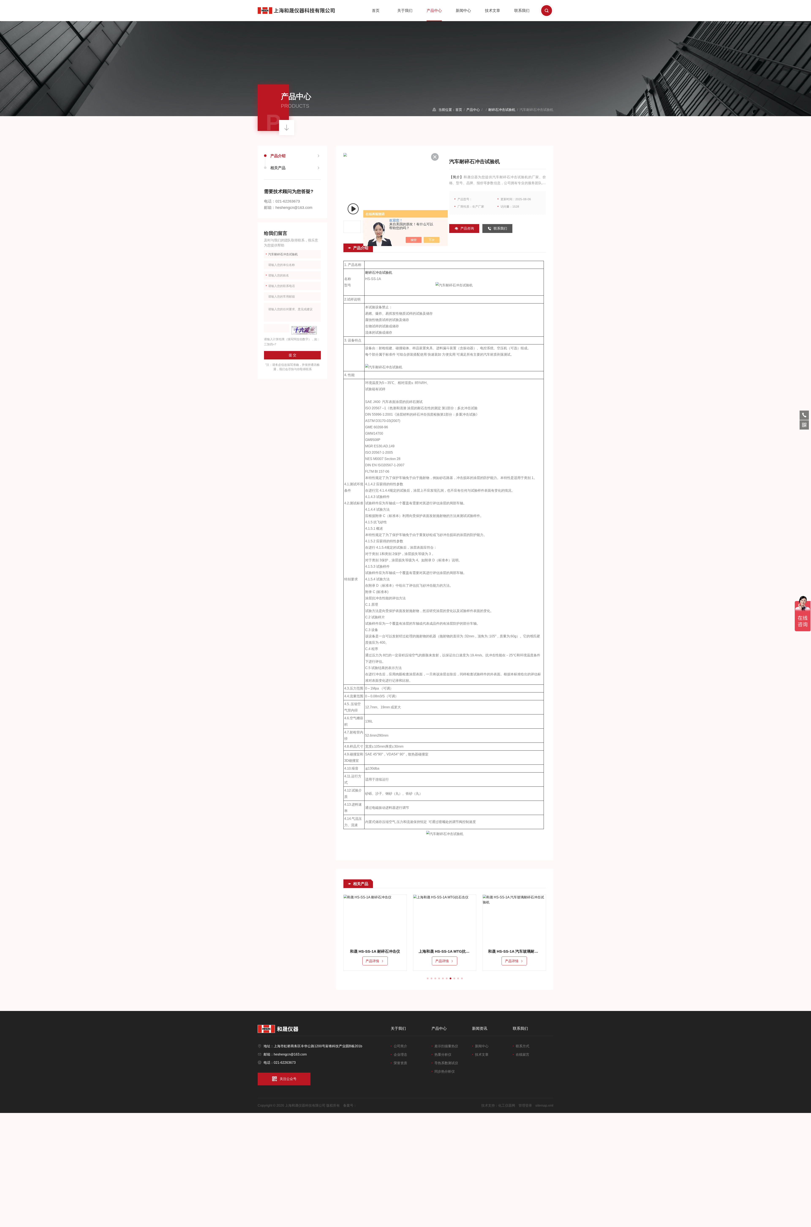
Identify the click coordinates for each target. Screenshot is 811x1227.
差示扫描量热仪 (446, 1046)
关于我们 (404, 10)
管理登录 (525, 1105)
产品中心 (434, 10)
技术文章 (492, 10)
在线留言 (522, 1054)
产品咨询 (467, 228)
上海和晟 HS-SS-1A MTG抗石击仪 (375, 951)
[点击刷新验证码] (304, 330)
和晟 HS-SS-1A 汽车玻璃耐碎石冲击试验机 (445, 951)
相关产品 (278, 168)
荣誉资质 (400, 1063)
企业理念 (400, 1054)
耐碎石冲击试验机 (501, 110)
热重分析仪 (442, 1054)
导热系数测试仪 (446, 1063)
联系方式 (522, 1046)
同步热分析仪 (444, 1071)
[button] (428, 978)
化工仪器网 (506, 1105)
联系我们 (521, 10)
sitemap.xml (544, 1105)
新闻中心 (463, 10)
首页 (376, 10)
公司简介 (400, 1046)
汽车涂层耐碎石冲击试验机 (514, 951)
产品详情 (372, 961)
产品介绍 (278, 156)
